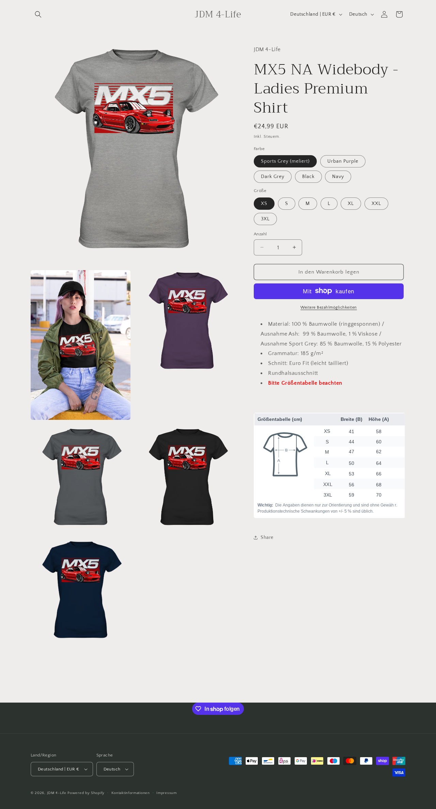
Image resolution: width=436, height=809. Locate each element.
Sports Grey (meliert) (285, 161)
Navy (338, 176)
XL (351, 203)
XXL (376, 203)
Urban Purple (342, 161)
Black (308, 176)
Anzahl (260, 233)
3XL (265, 218)
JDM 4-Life (56, 793)
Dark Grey (272, 176)
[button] (38, 14)
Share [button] (267, 537)
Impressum (166, 793)
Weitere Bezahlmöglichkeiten (328, 307)
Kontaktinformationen (130, 793)
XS (264, 203)
